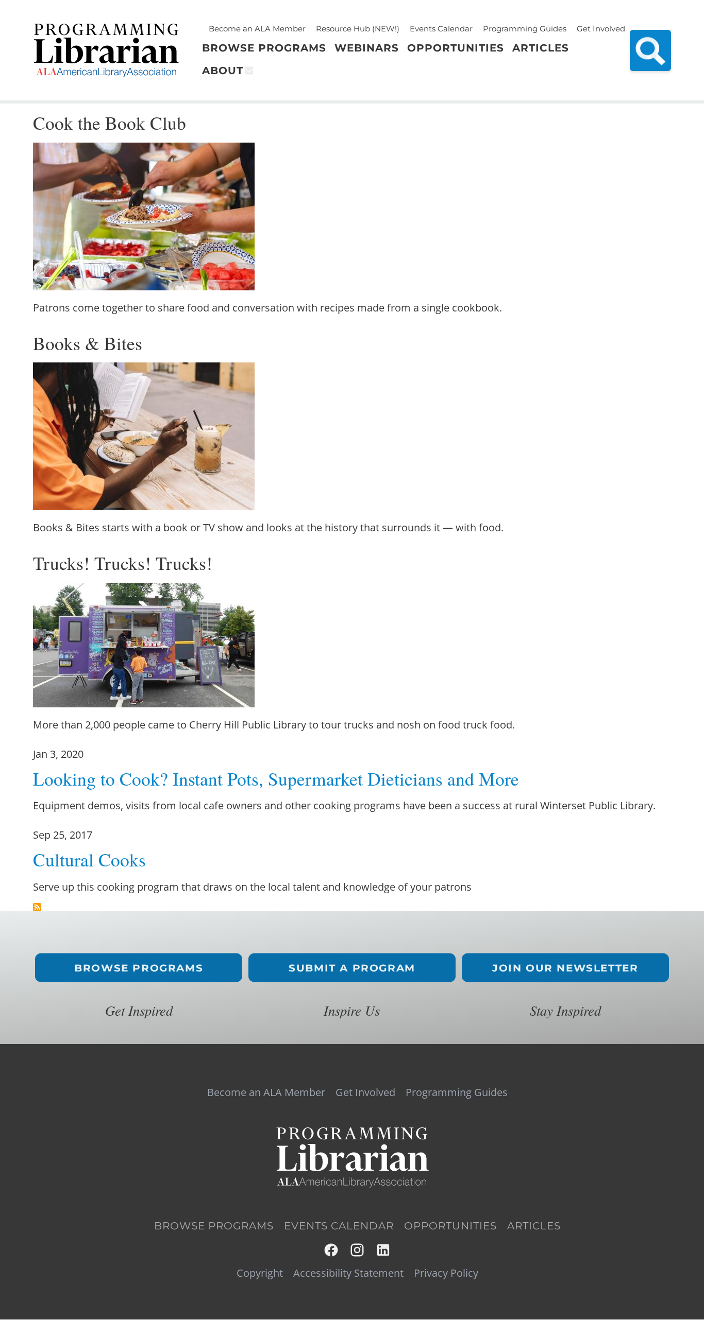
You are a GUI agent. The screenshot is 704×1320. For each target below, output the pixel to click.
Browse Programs (138, 968)
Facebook (331, 1250)
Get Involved (601, 28)
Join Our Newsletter (565, 968)
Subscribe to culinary (37, 907)
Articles (534, 1226)
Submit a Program (352, 968)
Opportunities (450, 1226)
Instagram (357, 1250)
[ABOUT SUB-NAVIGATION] (248, 70)
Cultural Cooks (89, 859)
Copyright (260, 1273)
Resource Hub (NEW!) (357, 28)
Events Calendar (441, 28)
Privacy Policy (446, 1273)
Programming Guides (524, 28)
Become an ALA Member (257, 28)
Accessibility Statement (348, 1273)
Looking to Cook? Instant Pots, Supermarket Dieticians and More (276, 779)
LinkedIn (383, 1250)
